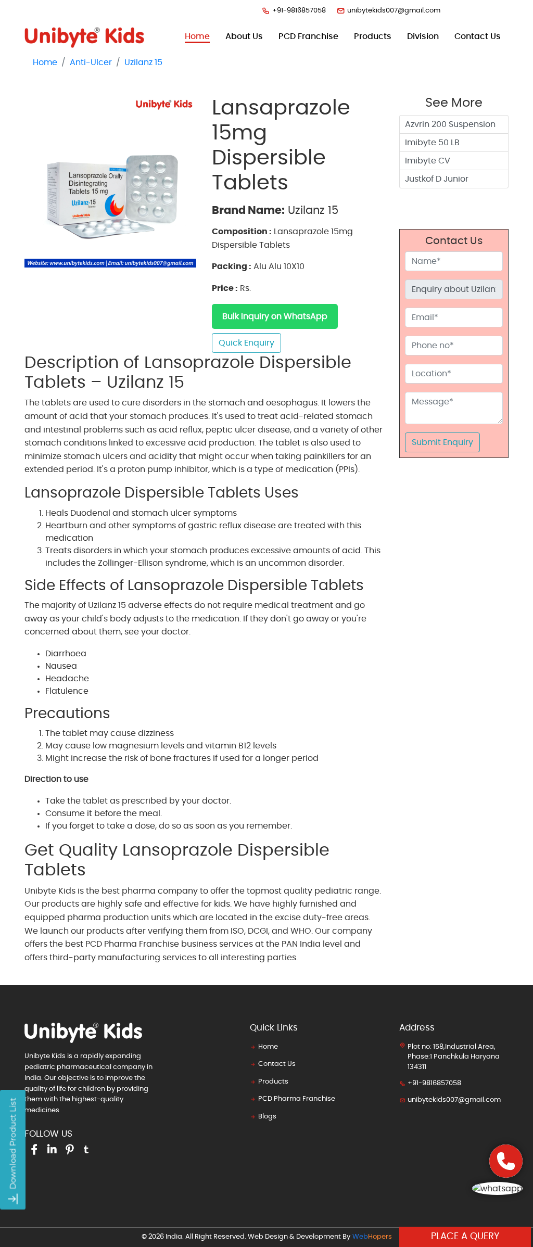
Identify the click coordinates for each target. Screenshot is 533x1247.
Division (423, 36)
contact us (477, 36)
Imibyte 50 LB (432, 142)
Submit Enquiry (442, 442)
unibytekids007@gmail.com (393, 10)
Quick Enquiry (246, 343)
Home (197, 36)
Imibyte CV (427, 161)
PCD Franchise (308, 36)
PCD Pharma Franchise (296, 1099)
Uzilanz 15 (143, 62)
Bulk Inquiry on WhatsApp (274, 316)
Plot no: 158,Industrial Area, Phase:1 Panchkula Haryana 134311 (454, 1057)
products (372, 36)
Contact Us (277, 1064)
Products (273, 1081)
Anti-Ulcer (91, 62)
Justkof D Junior (436, 179)
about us (244, 36)
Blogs (267, 1116)
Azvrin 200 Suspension (450, 124)
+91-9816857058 (299, 10)
